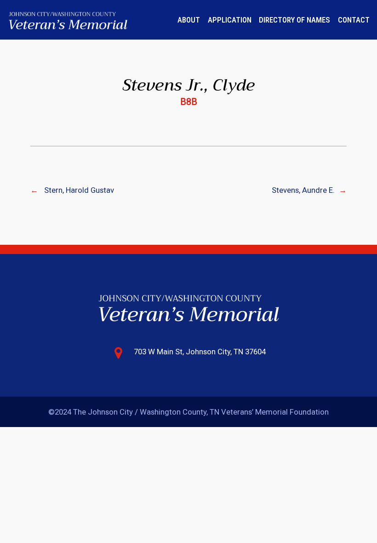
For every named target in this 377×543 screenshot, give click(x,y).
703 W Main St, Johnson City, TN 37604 (200, 351)
